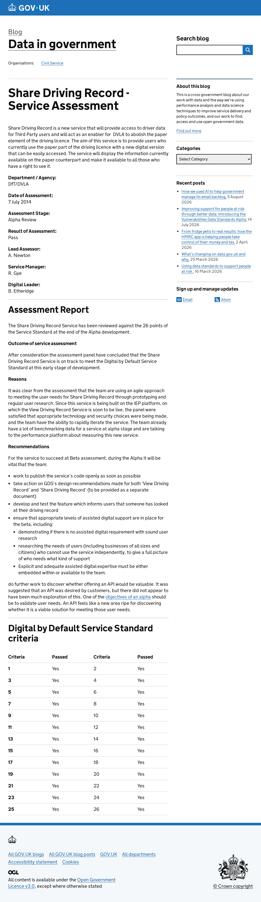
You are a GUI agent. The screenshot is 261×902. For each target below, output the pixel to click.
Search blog (192, 38)
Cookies (70, 862)
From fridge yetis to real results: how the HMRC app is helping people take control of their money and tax (216, 236)
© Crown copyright (233, 886)
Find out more (188, 130)
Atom (226, 299)
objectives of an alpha (128, 597)
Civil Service (52, 63)
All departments (139, 854)
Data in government (62, 43)
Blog (15, 32)
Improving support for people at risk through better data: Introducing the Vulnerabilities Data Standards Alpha (213, 214)
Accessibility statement (32, 862)
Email (187, 299)
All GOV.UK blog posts (72, 854)
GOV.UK (108, 854)
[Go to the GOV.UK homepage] (28, 7)
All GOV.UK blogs (26, 854)
